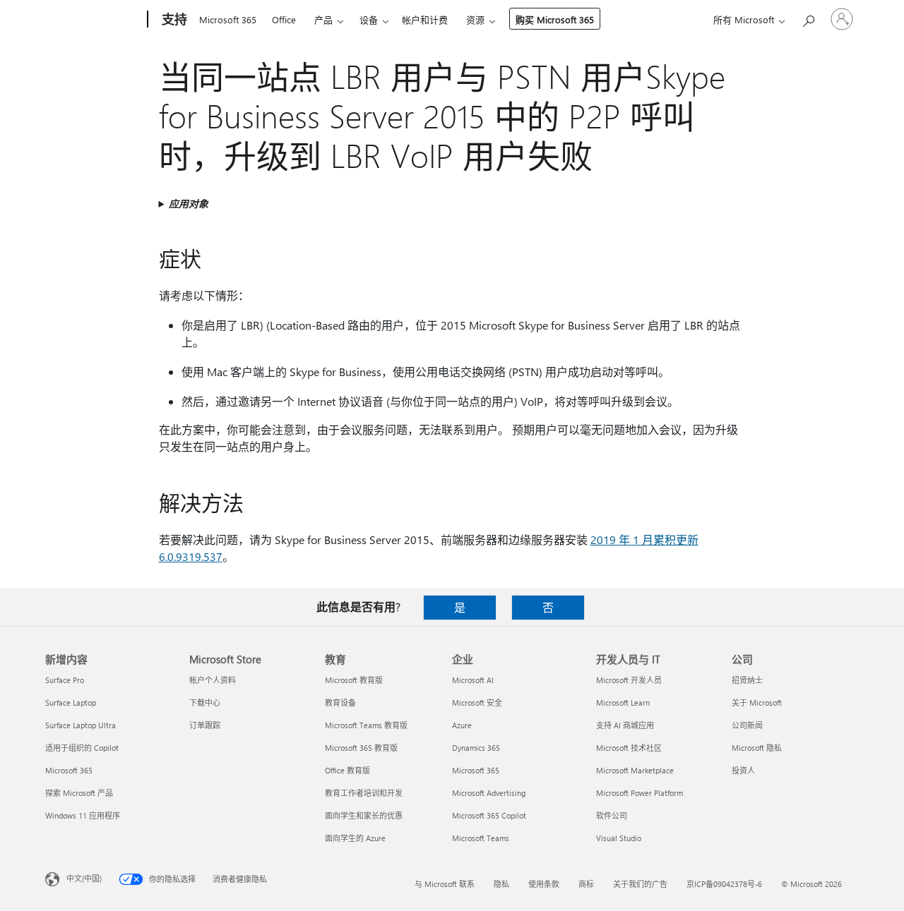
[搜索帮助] (808, 18)
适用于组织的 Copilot (82, 747)
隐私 (501, 884)
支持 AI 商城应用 (625, 725)
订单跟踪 (204, 725)
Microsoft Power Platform (639, 793)
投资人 (743, 770)
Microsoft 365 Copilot (489, 815)
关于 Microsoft (757, 702)
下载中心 (204, 702)
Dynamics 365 (476, 747)
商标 (586, 884)
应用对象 (188, 203)
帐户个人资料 (212, 680)
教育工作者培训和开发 (364, 793)
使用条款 (543, 884)
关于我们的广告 (640, 884)
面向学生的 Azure (355, 838)
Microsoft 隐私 (757, 747)
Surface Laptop (70, 702)
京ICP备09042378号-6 (724, 884)
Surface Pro (64, 680)
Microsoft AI (473, 680)
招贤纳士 (747, 680)
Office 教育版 (347, 770)
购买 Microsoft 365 (555, 19)
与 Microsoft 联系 (445, 884)
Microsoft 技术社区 (629, 747)
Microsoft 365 (227, 19)
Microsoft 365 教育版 (361, 747)
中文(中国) (84, 878)
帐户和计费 (425, 19)
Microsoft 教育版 (354, 680)
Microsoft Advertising (488, 793)
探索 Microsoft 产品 (79, 793)
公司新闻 (747, 725)
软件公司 (611, 815)
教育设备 (340, 702)
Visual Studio (618, 838)
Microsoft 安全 (477, 702)
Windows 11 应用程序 (82, 815)
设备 (368, 19)
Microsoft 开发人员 (629, 680)
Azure (462, 725)
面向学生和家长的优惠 (364, 815)
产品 (323, 19)
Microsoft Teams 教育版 (366, 725)
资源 (475, 19)
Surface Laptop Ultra (80, 725)
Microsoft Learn (623, 702)
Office (284, 19)
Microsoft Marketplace (635, 770)
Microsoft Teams (480, 838)
